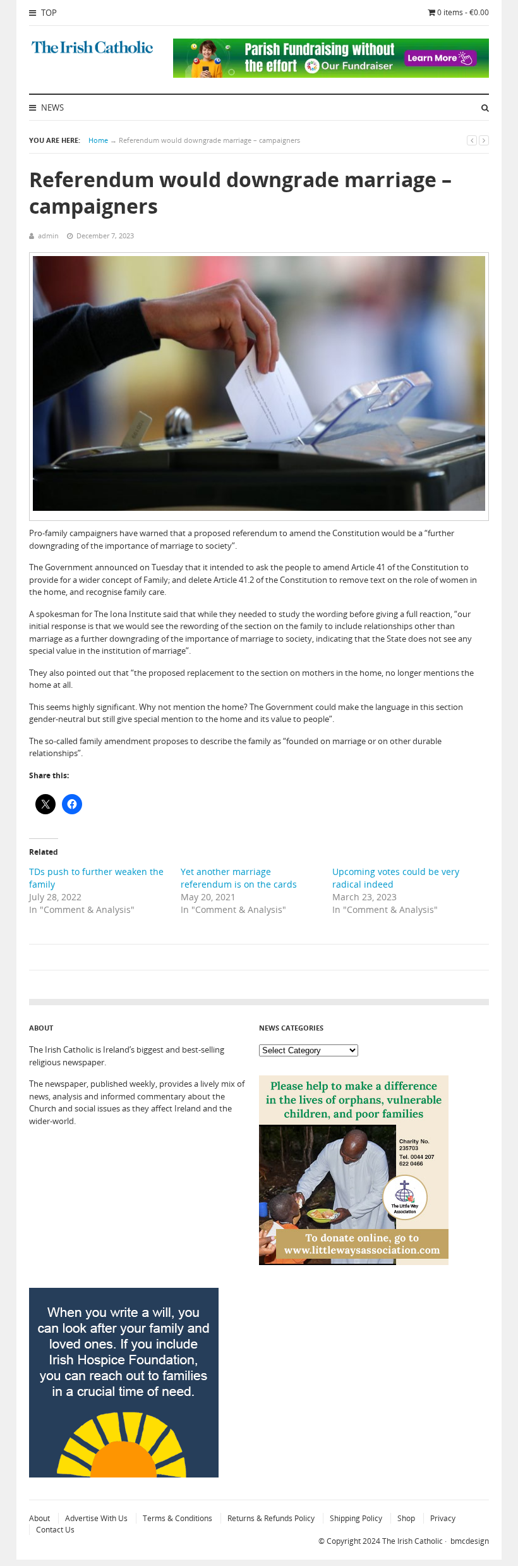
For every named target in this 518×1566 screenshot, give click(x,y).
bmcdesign (469, 1541)
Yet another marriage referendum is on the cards (239, 878)
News (51, 107)
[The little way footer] (354, 1262)
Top (48, 12)
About (39, 1518)
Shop (406, 1518)
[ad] (331, 74)
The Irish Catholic (412, 1541)
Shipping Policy (356, 1518)
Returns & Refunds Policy (271, 1518)
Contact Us (55, 1529)
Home (98, 140)
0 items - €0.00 (463, 12)
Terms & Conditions (177, 1518)
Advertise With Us (96, 1518)
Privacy (442, 1518)
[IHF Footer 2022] (124, 1474)
